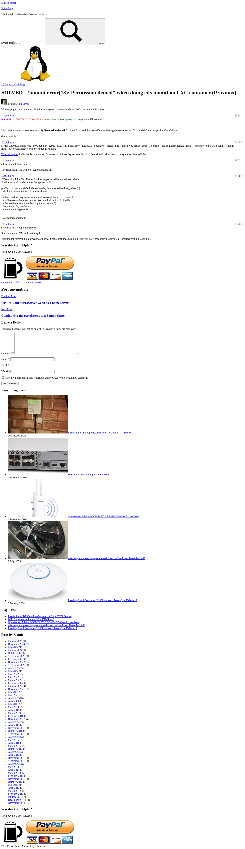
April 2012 (14, 787)
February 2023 (16, 659)
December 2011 (16, 799)
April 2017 (14, 725)
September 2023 (16, 656)
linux (19, 282)
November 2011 (16, 802)
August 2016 (15, 737)
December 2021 (16, 689)
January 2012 (15, 796)
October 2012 (15, 781)
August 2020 (15, 698)
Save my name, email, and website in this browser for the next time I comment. (46, 377)
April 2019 (14, 710)
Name (5, 359)
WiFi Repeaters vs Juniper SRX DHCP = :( (31, 619)
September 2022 (16, 665)
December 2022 (16, 662)
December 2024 (16, 644)
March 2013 (14, 772)
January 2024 (15, 650)
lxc (23, 282)
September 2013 (16, 760)
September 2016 (16, 734)
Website (5, 371)
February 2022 (16, 683)
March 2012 (14, 790)
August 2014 (15, 751)
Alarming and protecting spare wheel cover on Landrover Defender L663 (46, 625)
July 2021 (13, 692)
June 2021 (13, 695)
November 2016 (16, 728)
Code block (8, 115)
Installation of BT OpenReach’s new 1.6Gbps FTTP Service (40, 616)
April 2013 (14, 769)
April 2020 (14, 701)
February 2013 (16, 775)
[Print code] (239, 115)
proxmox (36, 282)
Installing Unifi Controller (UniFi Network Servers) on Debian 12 (42, 628)
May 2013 (13, 766)
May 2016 (13, 740)
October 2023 (15, 653)
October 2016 (15, 731)
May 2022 (13, 677)
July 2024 (13, 647)
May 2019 (13, 707)
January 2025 (15, 641)
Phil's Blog (7, 8)
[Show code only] (236, 115)
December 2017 (16, 719)
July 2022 (13, 671)
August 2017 (15, 722)
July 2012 (13, 784)
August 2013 (15, 763)
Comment (7, 353)
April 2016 (14, 743)
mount (28, 282)
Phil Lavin (23, 103)
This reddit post (9, 154)
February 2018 (16, 716)
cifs (14, 282)
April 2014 (14, 754)
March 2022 (14, 680)
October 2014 (15, 748)
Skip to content (9, 2)
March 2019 (14, 713)
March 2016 (14, 745)
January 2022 (15, 686)
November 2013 (16, 757)
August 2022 (15, 668)
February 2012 (16, 793)
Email (5, 365)
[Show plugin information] (241, 115)
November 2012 (16, 778)
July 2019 (13, 704)
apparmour (7, 282)
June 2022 (13, 674)
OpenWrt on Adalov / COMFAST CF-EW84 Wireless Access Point (43, 622)
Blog (22, 84)
